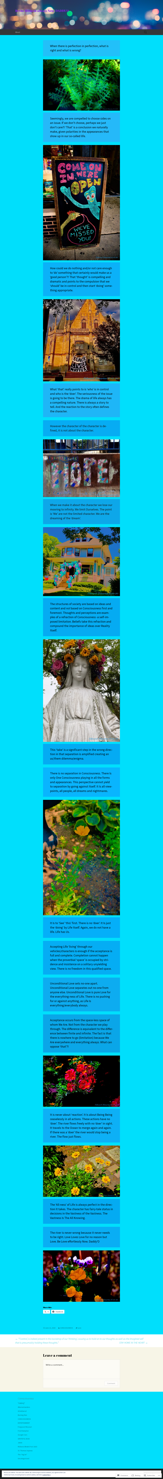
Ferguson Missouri (25, 1427)
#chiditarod (22, 1411)
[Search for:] (145, 32)
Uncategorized (23, 1458)
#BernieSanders (24, 1407)
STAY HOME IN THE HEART (133, 1342)
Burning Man (22, 1415)
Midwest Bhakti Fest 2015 (27, 1446)
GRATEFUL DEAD (24, 1439)
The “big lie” (22, 1454)
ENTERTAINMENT (24, 1423)
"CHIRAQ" (21, 1403)
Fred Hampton (23, 1431)
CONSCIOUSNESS (66, 1328)
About (17, 32)
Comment (111, 1383)
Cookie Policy (46, 1475)
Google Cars (22, 1435)
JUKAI (20, 1443)
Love (79, 1328)
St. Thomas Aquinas (25, 1450)
